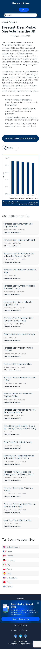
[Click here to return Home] (20, 3)
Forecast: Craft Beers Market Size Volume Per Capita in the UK (19, 254)
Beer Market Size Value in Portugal (19, 334)
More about (20, 138)
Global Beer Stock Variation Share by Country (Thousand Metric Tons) (20, 427)
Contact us (20, 599)
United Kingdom (13, 547)
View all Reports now (20, 619)
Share (10, 147)
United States (12, 578)
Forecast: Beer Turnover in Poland (19, 240)
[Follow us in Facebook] (16, 636)
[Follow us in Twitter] (20, 636)
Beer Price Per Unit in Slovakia (17, 520)
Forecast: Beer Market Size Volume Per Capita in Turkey (19, 505)
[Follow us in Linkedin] (25, 636)
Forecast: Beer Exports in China (18, 364)
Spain (9, 573)
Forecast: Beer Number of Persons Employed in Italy (19, 287)
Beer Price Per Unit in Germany (18, 442)
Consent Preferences (20, 630)
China (9, 582)
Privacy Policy (20, 625)
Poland (9, 569)
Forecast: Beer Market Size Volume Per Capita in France (19, 411)
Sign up (23, 10)
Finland (9, 587)
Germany (10, 560)
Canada (10, 556)
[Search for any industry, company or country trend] (5, 15)
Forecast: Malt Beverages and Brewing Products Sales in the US (19, 473)
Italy (8, 564)
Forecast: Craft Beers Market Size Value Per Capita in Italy (19, 319)
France (9, 551)
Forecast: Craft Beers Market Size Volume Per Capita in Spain (19, 457)
